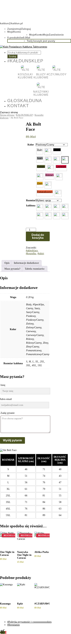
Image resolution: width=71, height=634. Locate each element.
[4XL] (57, 215)
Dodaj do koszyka (37, 236)
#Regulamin (13, 624)
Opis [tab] (6, 263)
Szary (40, 158)
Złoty (40, 183)
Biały (39, 149)
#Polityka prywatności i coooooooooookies (29, 622)
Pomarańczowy (45, 191)
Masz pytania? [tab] (12, 268)
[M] (48, 207)
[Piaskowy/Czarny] (65, 159)
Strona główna (7, 115)
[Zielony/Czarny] (50, 168)
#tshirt (41, 253)
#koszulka (31, 253)
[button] (39, 151)
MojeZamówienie (53, 34)
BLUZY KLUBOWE (41, 76)
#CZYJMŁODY (56, 74)
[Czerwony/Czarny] (40, 176)
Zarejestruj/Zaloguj (19, 28)
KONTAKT (18, 105)
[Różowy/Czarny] (59, 176)
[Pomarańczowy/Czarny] (58, 193)
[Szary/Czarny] (48, 159)
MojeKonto (14, 31)
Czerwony (61, 166)
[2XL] (40, 215)
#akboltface (32, 250)
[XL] (65, 207)
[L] (57, 207)
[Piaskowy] (57, 159)
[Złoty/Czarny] (48, 185)
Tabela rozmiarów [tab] (35, 268)
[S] (40, 207)
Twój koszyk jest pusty (41, 40)
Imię (3, 385)
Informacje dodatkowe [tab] (26, 263)
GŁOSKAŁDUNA (24, 100)
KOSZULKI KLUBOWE (25, 76)
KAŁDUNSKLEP (24, 115)
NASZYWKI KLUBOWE (41, 93)
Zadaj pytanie (8, 413)
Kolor (30, 144)
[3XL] (48, 215)
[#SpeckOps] (48, 151)
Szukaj (12, 56)
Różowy (49, 175)
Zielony (41, 166)
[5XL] (65, 215)
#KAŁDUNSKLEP (25, 60)
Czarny (57, 149)
